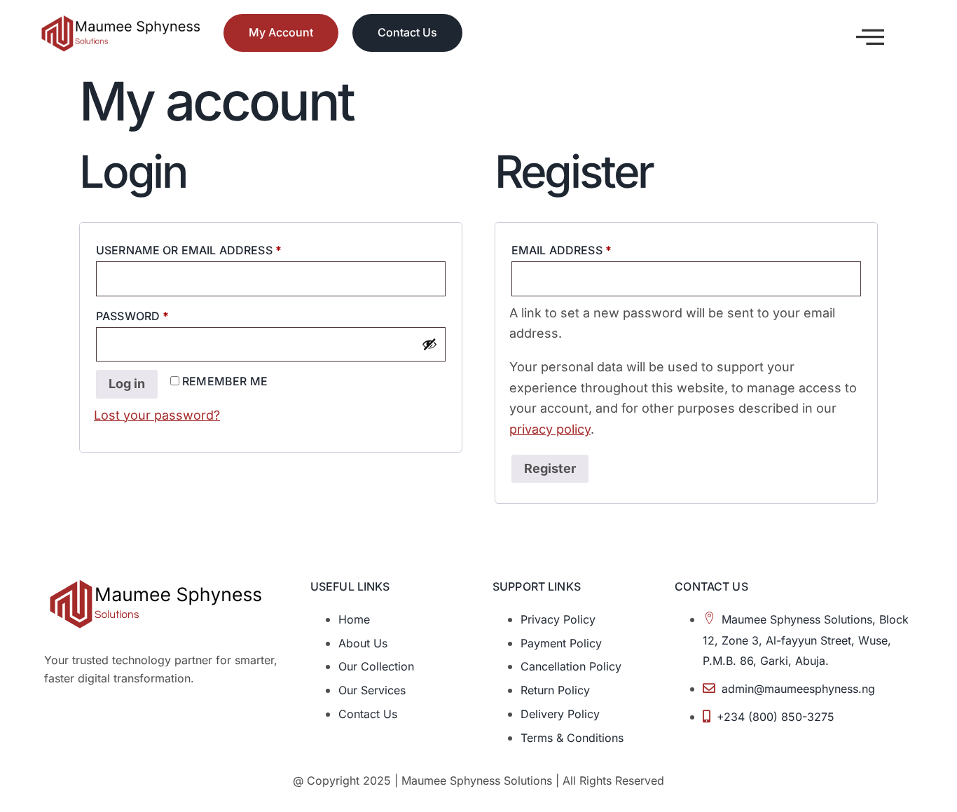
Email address (589, 248)
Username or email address (217, 248)
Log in (127, 383)
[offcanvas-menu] (870, 37)
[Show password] (429, 344)
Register (550, 468)
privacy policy (550, 429)
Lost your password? (157, 415)
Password (161, 314)
